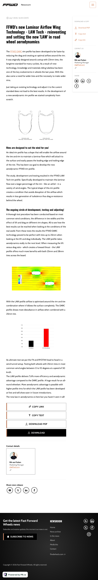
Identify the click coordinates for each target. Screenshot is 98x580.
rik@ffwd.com (14, 467)
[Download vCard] (30, 452)
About (52, 540)
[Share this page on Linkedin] (26, 490)
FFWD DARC (16, 51)
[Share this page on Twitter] (18, 490)
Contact (53, 549)
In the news (54, 536)
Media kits (54, 544)
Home (52, 527)
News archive (55, 532)
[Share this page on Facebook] (34, 490)
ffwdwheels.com (56, 554)
